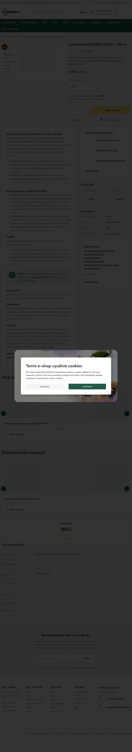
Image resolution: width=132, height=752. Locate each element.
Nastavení (45, 386)
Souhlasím (87, 386)
